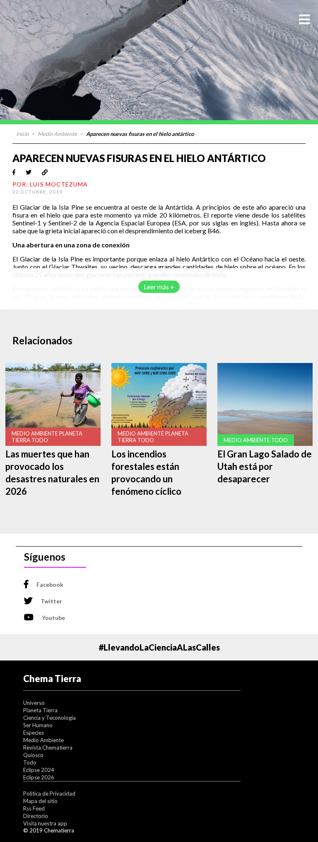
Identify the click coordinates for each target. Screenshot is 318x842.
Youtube (53, 617)
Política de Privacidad (49, 793)
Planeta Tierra (40, 710)
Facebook (49, 584)
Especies (33, 732)
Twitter (51, 601)
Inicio (22, 134)
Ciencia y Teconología (49, 717)
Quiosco (33, 755)
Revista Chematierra (47, 747)
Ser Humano (38, 725)
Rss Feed (34, 808)
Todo (29, 762)
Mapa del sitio (40, 801)
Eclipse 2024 (38, 770)
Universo (34, 702)
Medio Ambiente (57, 134)
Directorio (35, 816)
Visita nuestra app (45, 823)
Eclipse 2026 (38, 777)
